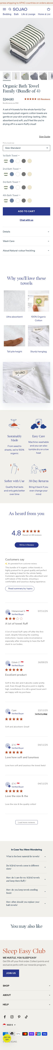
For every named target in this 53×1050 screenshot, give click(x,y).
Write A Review (26, 545)
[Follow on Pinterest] (19, 1017)
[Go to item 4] (34, 76)
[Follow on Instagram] (12, 1017)
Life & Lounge (28, 14)
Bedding (7, 14)
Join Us (11, 973)
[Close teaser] (12, 1033)
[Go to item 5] (43, 76)
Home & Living (45, 14)
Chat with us (26, 220)
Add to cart (26, 211)
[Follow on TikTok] (26, 1017)
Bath (16, 14)
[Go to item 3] (25, 76)
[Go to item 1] (7, 76)
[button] (7, 1038)
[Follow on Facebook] (5, 1017)
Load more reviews (26, 822)
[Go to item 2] (16, 76)
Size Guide (44, 136)
